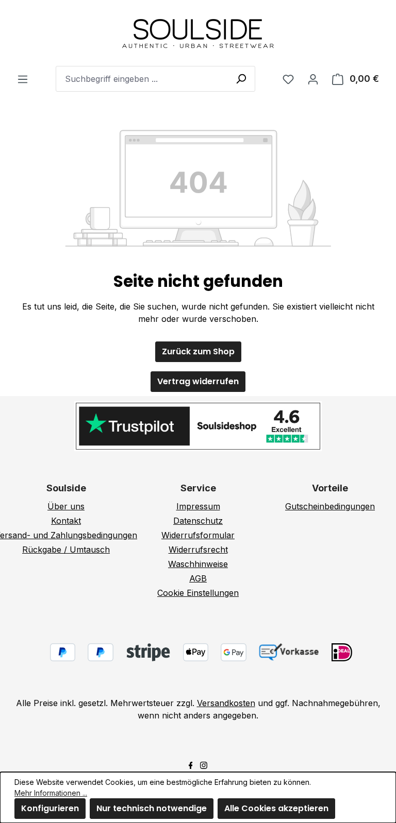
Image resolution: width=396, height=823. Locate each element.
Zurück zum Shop (198, 351)
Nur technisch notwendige (151, 808)
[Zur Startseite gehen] (198, 33)
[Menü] (22, 78)
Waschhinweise (198, 564)
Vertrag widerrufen (198, 381)
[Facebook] (191, 764)
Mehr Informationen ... (50, 792)
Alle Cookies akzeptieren (276, 808)
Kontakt (66, 521)
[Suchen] (241, 78)
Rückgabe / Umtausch (66, 549)
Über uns (66, 506)
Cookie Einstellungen (198, 593)
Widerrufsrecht (198, 549)
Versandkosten (226, 703)
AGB (198, 578)
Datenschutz (198, 521)
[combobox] (155, 78)
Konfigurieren (50, 808)
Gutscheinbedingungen (330, 506)
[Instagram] (203, 764)
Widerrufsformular (198, 535)
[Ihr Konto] (313, 78)
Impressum (198, 506)
